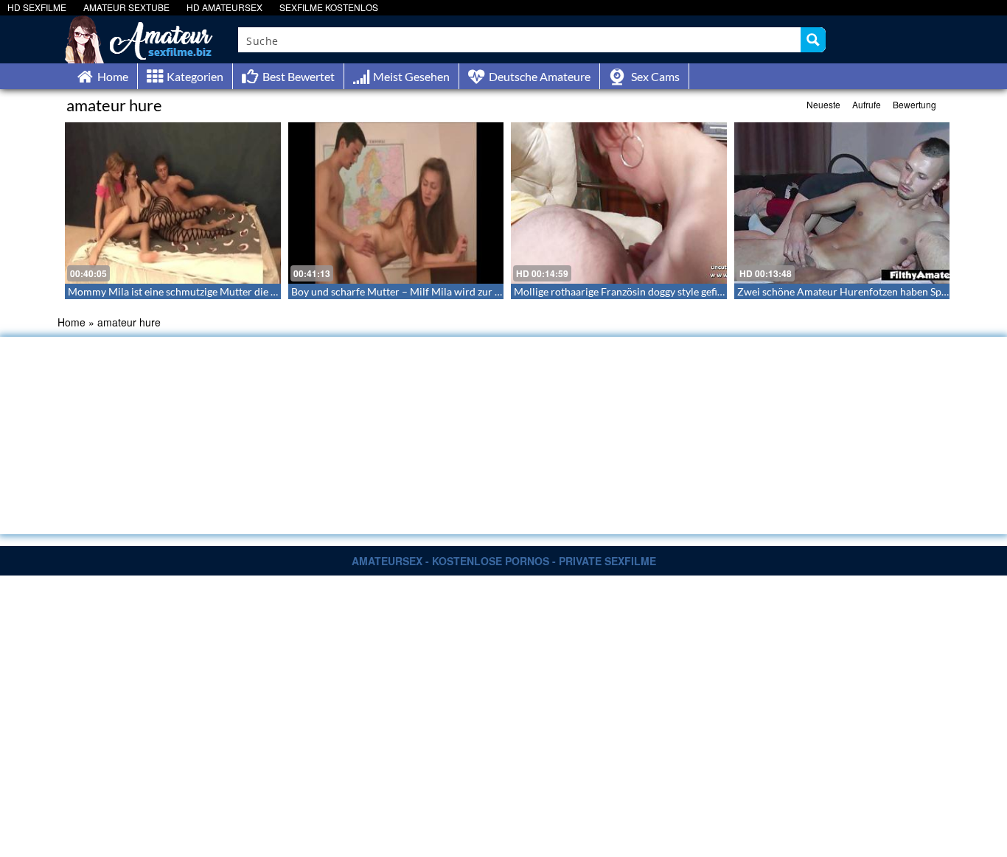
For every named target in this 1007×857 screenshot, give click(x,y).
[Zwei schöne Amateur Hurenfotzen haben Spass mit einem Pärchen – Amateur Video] (842, 203)
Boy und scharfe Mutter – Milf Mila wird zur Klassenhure (421, 291)
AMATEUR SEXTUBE (126, 7)
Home (72, 322)
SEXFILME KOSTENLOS (328, 7)
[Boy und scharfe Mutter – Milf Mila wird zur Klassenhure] (396, 203)
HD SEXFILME (36, 7)
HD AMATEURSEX (224, 7)
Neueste (823, 104)
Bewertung (914, 104)
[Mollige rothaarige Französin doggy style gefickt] (619, 203)
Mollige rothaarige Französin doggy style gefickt (622, 291)
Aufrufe (866, 104)
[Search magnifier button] (813, 39)
